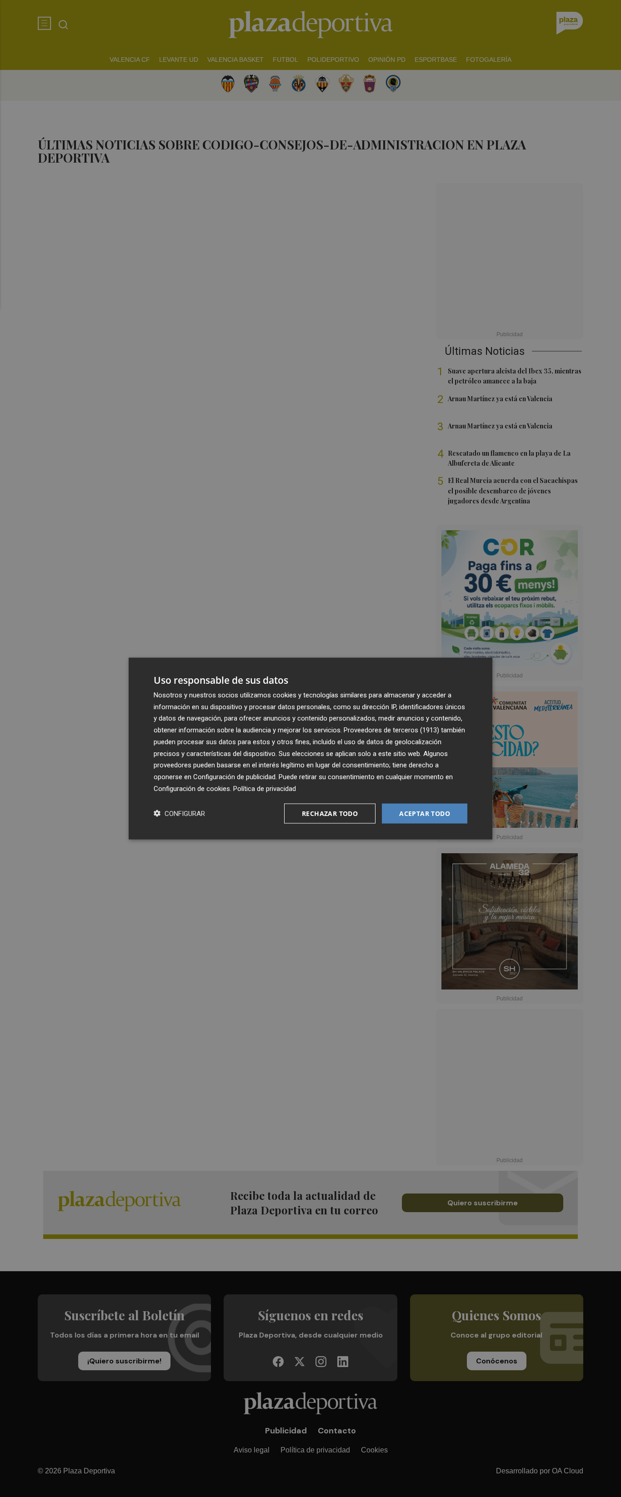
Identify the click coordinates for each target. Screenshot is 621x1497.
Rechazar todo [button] (330, 813)
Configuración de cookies (192, 788)
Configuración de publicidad (234, 777)
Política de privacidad (264, 788)
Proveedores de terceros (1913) (391, 730)
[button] (179, 813)
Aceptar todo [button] (424, 813)
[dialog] (310, 748)
